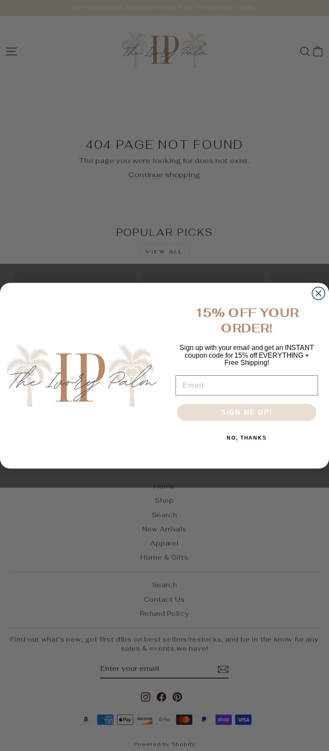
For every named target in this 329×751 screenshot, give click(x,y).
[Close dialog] (318, 293)
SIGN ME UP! (246, 412)
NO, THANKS (247, 437)
